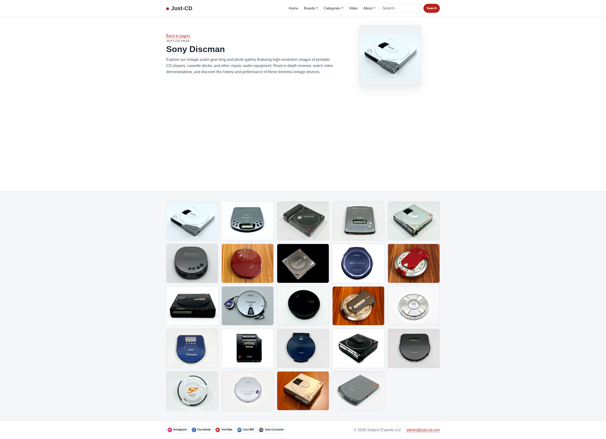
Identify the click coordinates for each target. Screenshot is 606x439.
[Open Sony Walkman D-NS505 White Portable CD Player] (192, 391)
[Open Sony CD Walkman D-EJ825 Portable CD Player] (358, 263)
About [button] (367, 8)
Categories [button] (332, 8)
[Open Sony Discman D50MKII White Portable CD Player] (303, 391)
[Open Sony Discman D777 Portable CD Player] (414, 348)
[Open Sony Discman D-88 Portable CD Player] (303, 221)
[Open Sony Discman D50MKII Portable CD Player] (414, 221)
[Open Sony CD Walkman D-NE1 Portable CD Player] (414, 306)
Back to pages (178, 36)
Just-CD (181, 8)
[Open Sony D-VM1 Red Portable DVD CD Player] (414, 263)
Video (353, 8)
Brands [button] (309, 8)
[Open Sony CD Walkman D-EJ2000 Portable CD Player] (303, 306)
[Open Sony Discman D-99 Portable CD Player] (192, 306)
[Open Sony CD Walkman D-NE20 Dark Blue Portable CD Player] (303, 348)
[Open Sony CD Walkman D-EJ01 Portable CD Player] (247, 306)
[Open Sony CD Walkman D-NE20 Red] (247, 263)
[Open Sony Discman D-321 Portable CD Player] (247, 221)
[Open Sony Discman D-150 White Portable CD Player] (192, 221)
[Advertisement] (303, 135)
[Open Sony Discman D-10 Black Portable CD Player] (303, 263)
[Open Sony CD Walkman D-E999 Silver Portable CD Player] (247, 391)
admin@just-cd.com (423, 430)
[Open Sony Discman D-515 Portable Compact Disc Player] (358, 221)
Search (432, 8)
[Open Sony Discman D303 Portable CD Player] (247, 348)
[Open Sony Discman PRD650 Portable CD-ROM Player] (358, 391)
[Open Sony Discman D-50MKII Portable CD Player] (358, 348)
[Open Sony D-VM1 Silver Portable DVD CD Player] (358, 306)
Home (293, 8)
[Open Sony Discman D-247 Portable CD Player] (192, 263)
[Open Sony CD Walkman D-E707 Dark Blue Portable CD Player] (192, 348)
